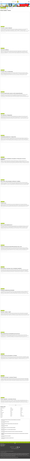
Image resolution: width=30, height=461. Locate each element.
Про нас (12, 448)
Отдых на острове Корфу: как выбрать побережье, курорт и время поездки (9, 423)
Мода (21, 413)
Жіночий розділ (2, 412)
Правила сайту (7, 457)
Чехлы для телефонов (5, 49)
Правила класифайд (11, 457)
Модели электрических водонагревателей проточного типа (11, 246)
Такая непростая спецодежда (4, 425)
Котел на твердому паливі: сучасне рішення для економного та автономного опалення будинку (11, 431)
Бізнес (1, 411)
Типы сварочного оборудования (6, 115)
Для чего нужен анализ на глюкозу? (5, 421)
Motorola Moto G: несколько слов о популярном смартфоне (11, 268)
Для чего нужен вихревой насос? (6, 224)
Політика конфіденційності (3, 457)
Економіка (1, 413)
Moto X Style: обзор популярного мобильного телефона (10, 181)
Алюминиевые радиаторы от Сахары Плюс (8, 136)
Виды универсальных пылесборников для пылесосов (10, 333)
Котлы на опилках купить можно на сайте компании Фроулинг (12, 93)
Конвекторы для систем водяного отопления (9, 355)
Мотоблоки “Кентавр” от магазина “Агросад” (9, 377)
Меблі (11, 411)
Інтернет (11, 412)
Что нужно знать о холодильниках (7, 71)
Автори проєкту (17, 448)
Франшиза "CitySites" (2, 445)
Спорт (21, 411)
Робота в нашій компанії (2, 444)
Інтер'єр (11, 413)
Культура (21, 412)
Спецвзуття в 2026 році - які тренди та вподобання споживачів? (8, 427)
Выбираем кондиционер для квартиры (7, 290)
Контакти (14, 448)
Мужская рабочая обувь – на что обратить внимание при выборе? (8, 429)
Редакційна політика (16, 457)
